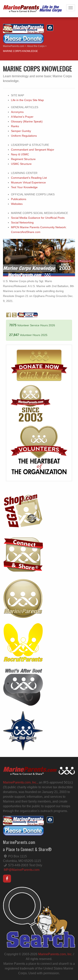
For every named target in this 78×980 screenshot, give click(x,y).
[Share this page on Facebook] (50, 28)
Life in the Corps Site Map (27, 100)
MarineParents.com (13, 46)
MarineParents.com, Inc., (20, 782)
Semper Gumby (21, 131)
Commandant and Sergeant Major (32, 149)
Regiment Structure (23, 159)
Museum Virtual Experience (28, 182)
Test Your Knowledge (24, 187)
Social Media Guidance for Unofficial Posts (38, 217)
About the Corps (36, 46)
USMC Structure (21, 163)
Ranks (15, 126)
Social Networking (22, 222)
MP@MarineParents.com (21, 869)
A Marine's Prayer (22, 116)
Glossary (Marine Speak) (27, 121)
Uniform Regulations (24, 135)
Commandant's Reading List (29, 177)
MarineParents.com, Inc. (55, 954)
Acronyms (17, 112)
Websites (17, 203)
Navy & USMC (20, 154)
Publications (18, 199)
